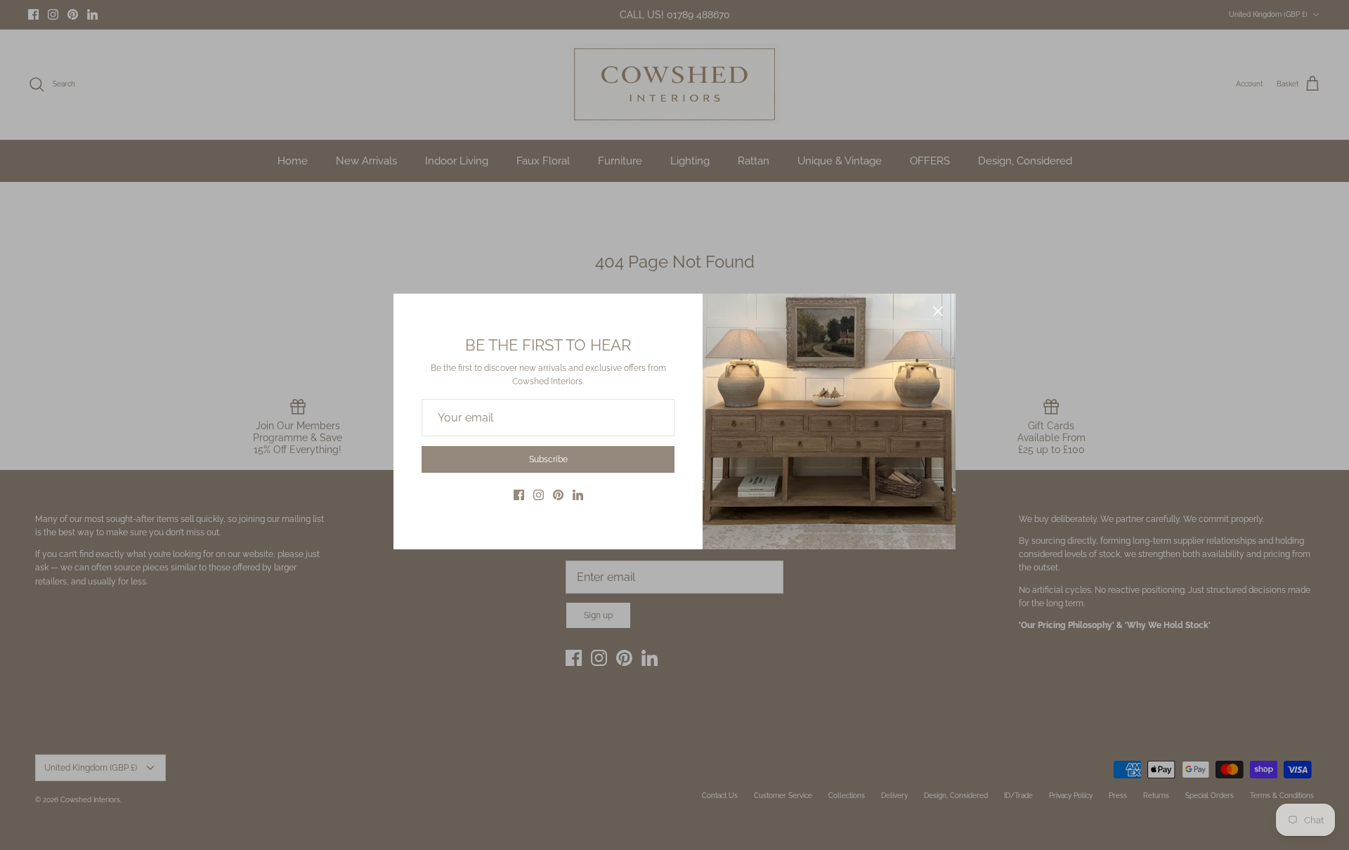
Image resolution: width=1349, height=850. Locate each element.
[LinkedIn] (578, 495)
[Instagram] (538, 495)
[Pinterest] (558, 495)
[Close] (938, 311)
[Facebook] (519, 495)
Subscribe (548, 459)
